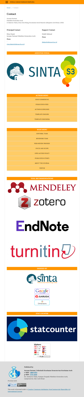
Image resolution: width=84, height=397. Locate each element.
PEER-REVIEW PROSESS (42, 143)
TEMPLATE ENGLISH (42, 114)
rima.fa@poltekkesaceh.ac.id (15, 44)
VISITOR (42, 168)
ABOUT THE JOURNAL (42, 163)
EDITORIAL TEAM (42, 133)
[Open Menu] (7, 2)
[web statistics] (12, 386)
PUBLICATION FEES (42, 104)
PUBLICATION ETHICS (42, 158)
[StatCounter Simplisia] (42, 341)
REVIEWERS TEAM (42, 138)
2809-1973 (33, 372)
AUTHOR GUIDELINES (42, 109)
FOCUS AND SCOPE (42, 148)
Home (9, 8)
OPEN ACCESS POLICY (42, 153)
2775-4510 (33, 375)
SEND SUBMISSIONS (42, 99)
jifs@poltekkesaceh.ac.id (49, 42)
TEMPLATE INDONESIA (42, 119)
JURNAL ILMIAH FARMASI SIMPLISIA (22, 2)
